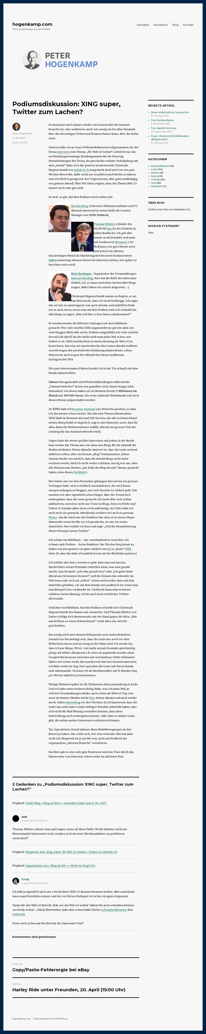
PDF (128, 549)
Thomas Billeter (104, 224)
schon (79, 409)
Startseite (143, 24)
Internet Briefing (82, 278)
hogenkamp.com (32, 24)
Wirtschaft (156, 186)
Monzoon (121, 242)
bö (109, 549)
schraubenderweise (114, 909)
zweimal (89, 409)
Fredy (25, 879)
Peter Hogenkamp (22, 133)
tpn (109, 228)
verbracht (18, 914)
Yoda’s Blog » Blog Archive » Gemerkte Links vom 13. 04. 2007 (66, 803)
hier (92, 697)
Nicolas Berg (79, 206)
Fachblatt (79, 472)
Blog (176, 24)
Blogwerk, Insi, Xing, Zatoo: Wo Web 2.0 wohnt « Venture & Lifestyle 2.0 (71, 852)
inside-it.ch (81, 169)
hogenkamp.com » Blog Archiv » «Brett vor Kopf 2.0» (61, 865)
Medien (155, 172)
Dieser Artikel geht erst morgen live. (170, 112)
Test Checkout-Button (162, 120)
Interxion (63, 151)
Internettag (73, 702)
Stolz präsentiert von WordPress (50, 1018)
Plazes (53, 517)
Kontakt (188, 24)
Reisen (154, 176)
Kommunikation (160, 166)
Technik (23, 142)
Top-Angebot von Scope (164, 128)
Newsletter (161, 24)
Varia (153, 183)
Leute (15, 142)
